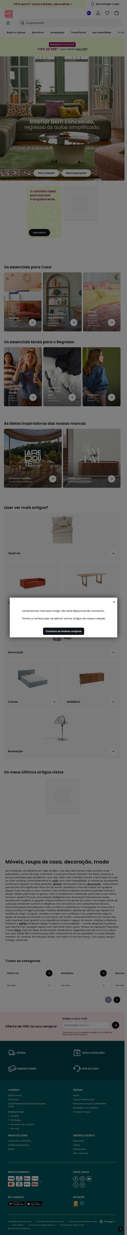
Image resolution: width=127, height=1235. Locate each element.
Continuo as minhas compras (64, 631)
